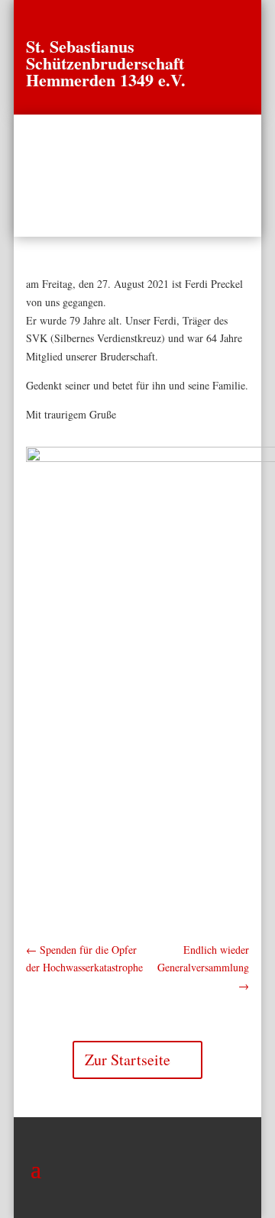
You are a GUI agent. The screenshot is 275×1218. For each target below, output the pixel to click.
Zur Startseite (127, 1059)
